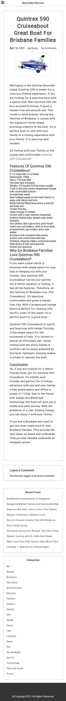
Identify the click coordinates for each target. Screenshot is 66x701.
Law (9, 630)
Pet (8, 647)
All (8, 566)
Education (12, 582)
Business (12, 577)
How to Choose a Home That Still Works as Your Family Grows (31, 523)
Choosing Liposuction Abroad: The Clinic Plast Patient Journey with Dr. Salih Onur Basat (33, 533)
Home (10, 625)
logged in (28, 475)
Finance (11, 604)
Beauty (10, 571)
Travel (10, 673)
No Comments (48, 48)
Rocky (34, 48)
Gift (9, 614)
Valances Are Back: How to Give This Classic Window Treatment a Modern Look (32, 512)
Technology (13, 663)
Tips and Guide (15, 668)
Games (10, 609)
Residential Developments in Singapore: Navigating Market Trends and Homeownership (33, 501)
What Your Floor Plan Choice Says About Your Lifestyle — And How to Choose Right (32, 544)
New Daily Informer (33, 3)
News (10, 641)
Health (10, 620)
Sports (10, 657)
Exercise (11, 593)
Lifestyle (11, 636)
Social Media (14, 652)
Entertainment (14, 587)
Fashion (11, 598)
